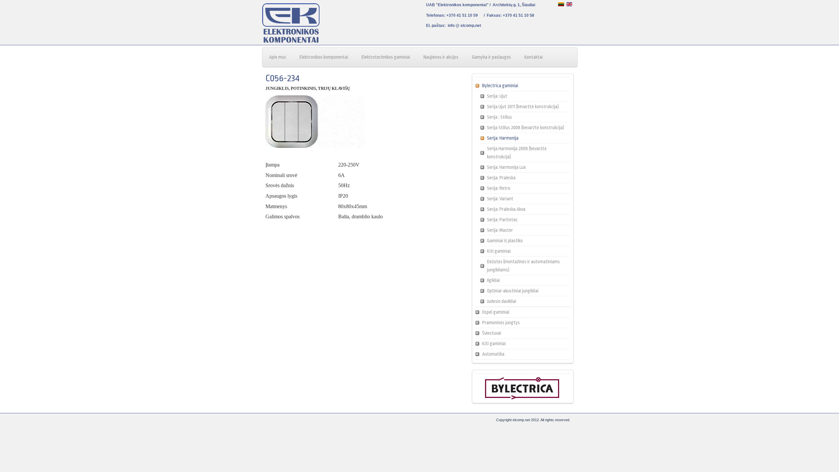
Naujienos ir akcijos (441, 57)
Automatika (493, 354)
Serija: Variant (500, 198)
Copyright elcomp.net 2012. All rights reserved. (533, 420)
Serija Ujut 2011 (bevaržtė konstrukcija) (523, 106)
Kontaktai (533, 57)
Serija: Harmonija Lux (506, 167)
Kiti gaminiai (499, 251)
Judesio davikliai (501, 301)
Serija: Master (500, 230)
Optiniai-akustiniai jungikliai (512, 290)
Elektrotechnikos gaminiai (385, 57)
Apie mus (277, 57)
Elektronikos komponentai (324, 57)
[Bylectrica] (522, 398)
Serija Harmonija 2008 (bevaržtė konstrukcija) (517, 152)
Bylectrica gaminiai (500, 85)
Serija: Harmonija (502, 138)
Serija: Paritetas (502, 219)
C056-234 (282, 78)
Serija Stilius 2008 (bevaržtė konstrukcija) (525, 127)
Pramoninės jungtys (501, 322)
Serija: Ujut (497, 96)
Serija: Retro (498, 188)
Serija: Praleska (501, 177)
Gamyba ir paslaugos (491, 57)
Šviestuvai (491, 333)
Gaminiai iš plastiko (505, 240)
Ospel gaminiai (495, 312)
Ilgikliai (493, 280)
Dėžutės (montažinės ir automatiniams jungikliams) (523, 265)
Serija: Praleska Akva (506, 209)
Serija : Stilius (499, 117)
